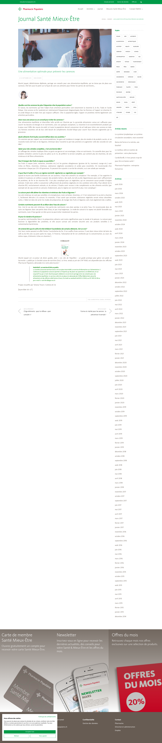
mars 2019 (119, 438)
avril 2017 (118, 514)
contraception (120, 56)
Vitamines (119, 112)
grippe (118, 71)
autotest (118, 46)
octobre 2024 (120, 224)
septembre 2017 (121, 501)
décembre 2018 (120, 452)
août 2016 (118, 545)
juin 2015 (118, 590)
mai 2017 (118, 510)
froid (118, 66)
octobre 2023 (120, 251)
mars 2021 (119, 349)
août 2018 (118, 465)
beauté (127, 46)
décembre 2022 (120, 282)
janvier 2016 (119, 568)
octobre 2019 (119, 412)
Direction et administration (125, 727)
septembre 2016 (121, 541)
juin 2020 (118, 385)
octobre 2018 (119, 456)
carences (118, 51)
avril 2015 (118, 599)
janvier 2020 (119, 403)
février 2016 (119, 563)
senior (118, 102)
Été (117, 117)
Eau (140, 56)
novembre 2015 (120, 572)
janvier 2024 (119, 242)
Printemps (119, 92)
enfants (118, 61)
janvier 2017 (119, 527)
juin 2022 (118, 300)
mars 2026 (119, 193)
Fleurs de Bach (137, 61)
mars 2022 (119, 314)
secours (132, 97)
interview (108, 299)
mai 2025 (118, 207)
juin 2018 (118, 469)
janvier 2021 (119, 358)
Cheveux (128, 51)
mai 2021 (118, 340)
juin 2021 (118, 336)
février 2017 (119, 523)
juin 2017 (118, 505)
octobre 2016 (119, 536)
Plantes (128, 87)
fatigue (127, 61)
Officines (134, 2)
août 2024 (118, 229)
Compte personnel (109, 2)
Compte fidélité (135, 9)
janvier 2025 (119, 216)
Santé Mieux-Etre (121, 97)
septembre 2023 (121, 256)
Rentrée (128, 92)
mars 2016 (119, 559)
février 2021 (119, 354)
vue (135, 112)
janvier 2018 (119, 487)
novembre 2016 (120, 532)
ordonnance (131, 82)
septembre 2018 (121, 461)
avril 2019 (118, 434)
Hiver (135, 71)
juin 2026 (118, 189)
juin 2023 (118, 265)
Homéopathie (120, 77)
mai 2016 (118, 554)
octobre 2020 (120, 371)
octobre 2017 (119, 496)
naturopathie (120, 82)
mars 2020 (119, 394)
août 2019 (118, 421)
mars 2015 (118, 603)
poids (136, 87)
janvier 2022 (119, 318)
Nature (139, 77)
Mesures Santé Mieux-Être (116, 9)
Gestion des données (122, 2)
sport (133, 102)
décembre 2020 (121, 363)
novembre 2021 (120, 327)
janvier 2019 (119, 447)
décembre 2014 (120, 616)
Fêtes (125, 66)
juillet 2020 (119, 380)
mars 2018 (119, 483)
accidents (133, 36)
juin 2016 (118, 550)
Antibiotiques (132, 41)
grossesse (126, 71)
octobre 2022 (120, 287)
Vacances (118, 107)
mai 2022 (118, 305)
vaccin (127, 107)
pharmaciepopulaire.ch (58, 727)
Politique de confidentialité (47, 717)
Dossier (109, 19)
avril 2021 (118, 345)
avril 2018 (118, 478)
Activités (90, 9)
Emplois (118, 730)
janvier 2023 (119, 278)
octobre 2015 (119, 576)
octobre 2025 (120, 198)
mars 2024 (119, 238)
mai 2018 (118, 474)
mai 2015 (118, 594)
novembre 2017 (120, 492)
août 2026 (118, 184)
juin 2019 (118, 425)
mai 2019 (118, 429)
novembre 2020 (121, 367)
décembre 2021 (120, 322)
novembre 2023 (120, 247)
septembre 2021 (121, 331)
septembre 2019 (121, 416)
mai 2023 (118, 269)
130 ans (118, 36)
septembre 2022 (121, 291)
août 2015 (118, 585)
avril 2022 (118, 309)
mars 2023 (119, 274)
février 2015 (119, 608)
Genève (132, 66)
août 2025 (118, 202)
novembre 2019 (120, 407)
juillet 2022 (119, 296)
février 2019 (119, 443)
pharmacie (119, 87)
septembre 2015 (121, 581)
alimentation (95, 299)
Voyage (128, 112)
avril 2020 (119, 389)
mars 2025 (119, 211)
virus (134, 107)
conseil (102, 299)
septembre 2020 (121, 376)
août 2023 (118, 260)
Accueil (80, 9)
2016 (125, 36)
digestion (131, 56)
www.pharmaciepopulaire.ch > (28, 2)
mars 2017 (118, 518)
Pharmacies (119, 723)
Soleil (126, 102)
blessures (136, 46)
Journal (100, 9)
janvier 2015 (119, 612)
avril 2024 (118, 233)
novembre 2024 (120, 220)
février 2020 (119, 398)
